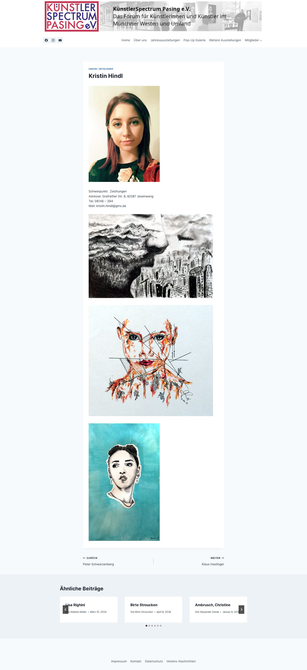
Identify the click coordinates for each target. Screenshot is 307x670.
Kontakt (135, 661)
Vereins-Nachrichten (181, 661)
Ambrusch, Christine (212, 605)
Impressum (119, 661)
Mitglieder (106, 69)
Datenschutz (154, 661)
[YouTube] (60, 40)
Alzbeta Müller (78, 611)
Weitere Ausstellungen (225, 40)
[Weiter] (241, 609)
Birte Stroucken (143, 605)
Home (126, 40)
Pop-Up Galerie (195, 40)
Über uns (140, 40)
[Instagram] (53, 40)
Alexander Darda (209, 611)
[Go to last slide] (65, 609)
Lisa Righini (75, 605)
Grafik (93, 69)
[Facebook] (46, 40)
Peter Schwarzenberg (98, 561)
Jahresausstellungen (165, 40)
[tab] (146, 626)
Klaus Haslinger (213, 561)
